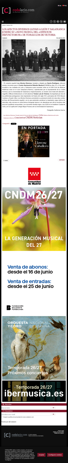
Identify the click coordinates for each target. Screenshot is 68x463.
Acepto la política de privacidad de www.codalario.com (18, 417)
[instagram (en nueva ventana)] (58, 21)
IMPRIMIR (62, 160)
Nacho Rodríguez (33, 115)
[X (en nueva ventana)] (54, 21)
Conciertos (20, 117)
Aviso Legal (61, 430)
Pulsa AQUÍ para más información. (20, 455)
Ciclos (41, 115)
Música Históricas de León (51, 115)
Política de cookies (59, 433)
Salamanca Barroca (8, 118)
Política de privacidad (58, 432)
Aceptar (41, 455)
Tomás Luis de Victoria (22, 115)
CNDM (29, 117)
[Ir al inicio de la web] (17, 13)
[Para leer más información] (33, 141)
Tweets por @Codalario (8, 422)
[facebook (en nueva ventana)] (51, 21)
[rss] (61, 21)
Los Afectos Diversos (9, 115)
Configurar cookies (55, 455)
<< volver (5, 160)
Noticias (4, 25)
